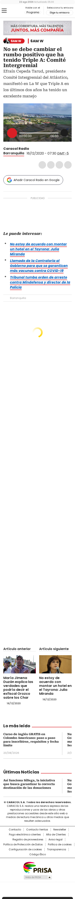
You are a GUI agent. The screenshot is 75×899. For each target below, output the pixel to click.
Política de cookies (60, 844)
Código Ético (37, 854)
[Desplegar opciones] (64, 133)
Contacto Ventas (37, 829)
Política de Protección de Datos (23, 844)
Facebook (42, 165)
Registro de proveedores (27, 839)
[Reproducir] (12, 133)
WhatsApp (68, 165)
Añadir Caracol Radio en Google (37, 180)
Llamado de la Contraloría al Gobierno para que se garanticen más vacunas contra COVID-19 (39, 265)
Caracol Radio (14, 10)
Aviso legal (55, 839)
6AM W (37, 41)
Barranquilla (13, 153)
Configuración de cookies (25, 849)
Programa (32, 12)
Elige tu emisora (59, 12)
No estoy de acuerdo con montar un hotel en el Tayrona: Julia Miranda (38, 249)
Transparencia (56, 849)
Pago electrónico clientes (25, 834)
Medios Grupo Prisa (37, 877)
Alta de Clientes (56, 834)
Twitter (51, 165)
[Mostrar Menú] (4, 10)
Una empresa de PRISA (37, 867)
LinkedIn (59, 165)
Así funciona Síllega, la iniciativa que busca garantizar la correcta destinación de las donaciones (29, 784)
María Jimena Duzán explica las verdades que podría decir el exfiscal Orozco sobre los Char (18, 687)
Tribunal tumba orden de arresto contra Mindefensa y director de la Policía (40, 282)
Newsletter (59, 829)
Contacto (15, 829)
